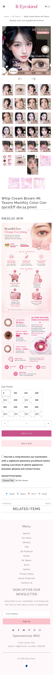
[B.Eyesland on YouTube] (24, 630)
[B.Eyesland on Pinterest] (29, 630)
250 (5, 400)
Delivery (26, 542)
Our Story (26, 538)
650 (5, 414)
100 (15, 393)
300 (15, 400)
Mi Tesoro (26, 560)
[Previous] (19, 78)
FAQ (27, 547)
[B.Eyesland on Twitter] (13, 630)
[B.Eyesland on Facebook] (18, 630)
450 (5, 407)
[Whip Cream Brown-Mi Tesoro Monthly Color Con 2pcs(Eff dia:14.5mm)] (26, 50)
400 (36, 400)
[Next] (33, 78)
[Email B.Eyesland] (40, 630)
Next (47, 503)
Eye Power (7, 386)
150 (26, 393)
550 (26, 407)
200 (36, 393)
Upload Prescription (11, 476)
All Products (26, 551)
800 (36, 414)
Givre (26, 565)
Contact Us (26, 583)
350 (26, 400)
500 (15, 407)
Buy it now (26, 443)
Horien (26, 556)
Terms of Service (26, 578)
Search (26, 533)
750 (26, 414)
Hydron (26, 569)
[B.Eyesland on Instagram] (34, 630)
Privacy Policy (26, 574)
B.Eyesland (30, 658)
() (48, 6)
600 (36, 407)
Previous (7, 503)
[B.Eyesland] (26, 6)
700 (15, 414)
